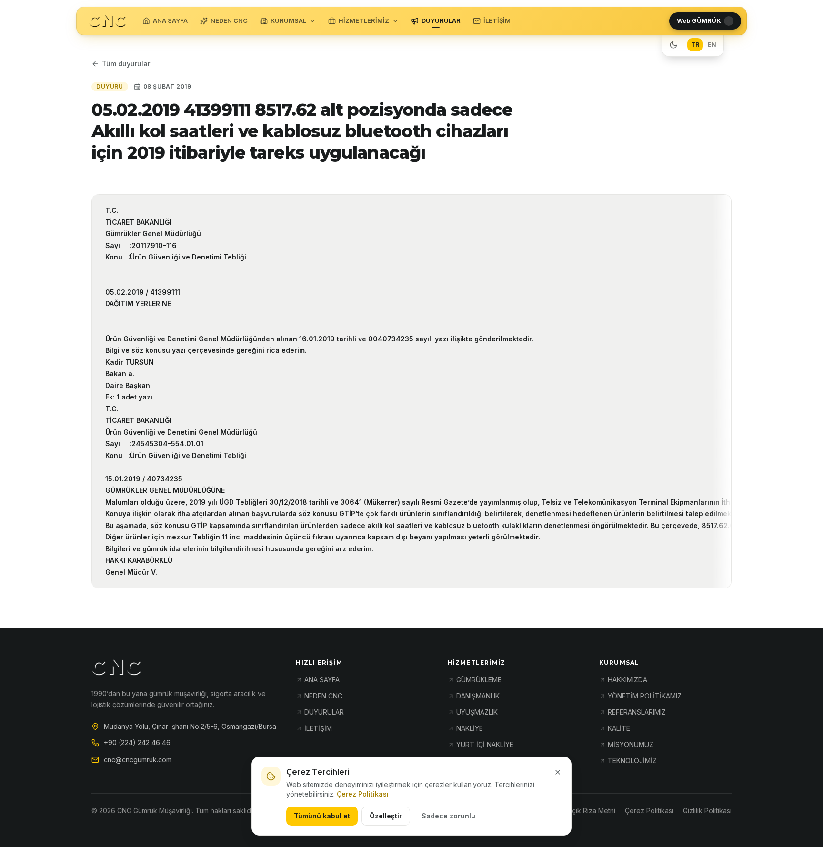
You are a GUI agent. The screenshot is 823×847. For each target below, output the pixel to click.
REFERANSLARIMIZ (637, 712)
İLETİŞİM (497, 20)
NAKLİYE (469, 728)
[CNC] (107, 21)
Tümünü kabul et (322, 816)
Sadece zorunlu (448, 816)
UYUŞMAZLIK (477, 712)
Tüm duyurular (126, 64)
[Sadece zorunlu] (557, 772)
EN (712, 44)
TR (695, 44)
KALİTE (619, 728)
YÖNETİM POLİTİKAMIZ (645, 696)
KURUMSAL (288, 20)
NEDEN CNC (229, 20)
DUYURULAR (441, 20)
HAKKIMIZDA (627, 680)
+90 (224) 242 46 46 (137, 742)
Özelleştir (386, 816)
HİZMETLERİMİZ (364, 20)
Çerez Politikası (363, 794)
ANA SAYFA (170, 20)
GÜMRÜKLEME (479, 680)
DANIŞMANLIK (478, 696)
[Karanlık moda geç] (673, 44)
